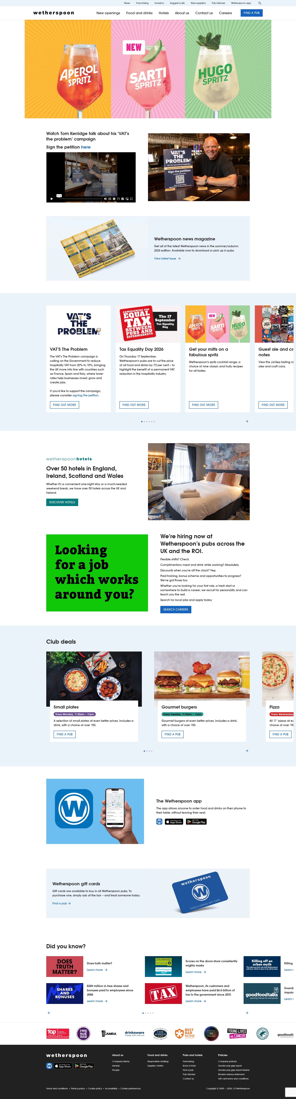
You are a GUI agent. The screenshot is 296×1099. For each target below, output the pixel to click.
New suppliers (198, 3)
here (86, 147)
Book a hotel (189, 1065)
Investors (159, 3)
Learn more (98, 970)
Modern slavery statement (231, 1074)
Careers (225, 13)
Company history (120, 1061)
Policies (222, 1055)
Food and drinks (139, 13)
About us (182, 13)
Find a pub (252, 13)
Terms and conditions (57, 1088)
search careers (175, 609)
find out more (66, 406)
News (127, 3)
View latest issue (165, 258)
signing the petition (85, 395)
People (115, 1070)
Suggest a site (177, 3)
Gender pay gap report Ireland (233, 1070)
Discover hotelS (62, 502)
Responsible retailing (158, 1061)
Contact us (204, 13)
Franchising (142, 3)
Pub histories (218, 3)
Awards (116, 1065)
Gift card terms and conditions (233, 1078)
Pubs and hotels (192, 1055)
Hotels (164, 13)
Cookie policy (95, 1088)
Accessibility (111, 1088)
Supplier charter (155, 1065)
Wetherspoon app (241, 3)
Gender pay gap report (230, 1065)
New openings (108, 13)
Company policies (227, 1061)
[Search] (260, 3)
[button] (141, 421)
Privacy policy (78, 1088)
